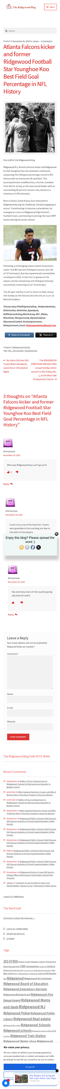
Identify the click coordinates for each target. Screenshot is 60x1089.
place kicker (18, 350)
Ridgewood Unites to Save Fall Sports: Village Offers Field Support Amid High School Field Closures (30, 875)
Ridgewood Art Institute (38, 978)
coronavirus (32, 966)
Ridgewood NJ (32, 1006)
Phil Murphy (50, 973)
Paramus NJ (33, 974)
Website (11, 721)
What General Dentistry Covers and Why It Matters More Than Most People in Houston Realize (31, 793)
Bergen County (24, 962)
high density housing (42, 970)
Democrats (8, 970)
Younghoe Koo (30, 350)
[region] (30, 1065)
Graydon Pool (28, 971)
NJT (16, 974)
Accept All (30, 1067)
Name (10, 694)
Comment (13, 653)
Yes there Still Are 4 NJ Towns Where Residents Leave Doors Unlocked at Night (16, 366)
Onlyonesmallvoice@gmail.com (41, 325)
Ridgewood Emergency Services (25, 989)
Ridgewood (15, 978)
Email (10, 707)
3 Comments (46, 41)
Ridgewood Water (16, 1041)
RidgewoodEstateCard (16, 994)
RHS (4, 979)
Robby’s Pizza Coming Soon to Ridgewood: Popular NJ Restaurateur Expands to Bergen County (29, 784)
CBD (22, 966)
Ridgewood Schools (21, 347)
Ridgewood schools (17, 1030)
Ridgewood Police (16, 1013)
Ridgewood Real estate (32, 1018)
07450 (13, 961)
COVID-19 (42, 967)
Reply (6, 483)
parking (41, 973)
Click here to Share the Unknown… (19, 918)
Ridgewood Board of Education (25, 984)
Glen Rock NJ (18, 970)
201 (6, 961)
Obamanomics (23, 974)
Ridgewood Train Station (28, 1036)
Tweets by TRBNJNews (13, 896)
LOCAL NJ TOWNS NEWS (17, 928)
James (36, 41)
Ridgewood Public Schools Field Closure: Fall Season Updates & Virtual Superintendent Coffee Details (31, 821)
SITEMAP (10, 938)
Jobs (53, 970)
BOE (18, 966)
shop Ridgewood (41, 1041)
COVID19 (50, 966)
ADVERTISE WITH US (16, 933)
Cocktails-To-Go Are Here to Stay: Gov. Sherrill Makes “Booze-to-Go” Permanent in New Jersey (31, 884)
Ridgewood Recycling (11, 1025)
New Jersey (8, 973)
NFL (10, 350)
